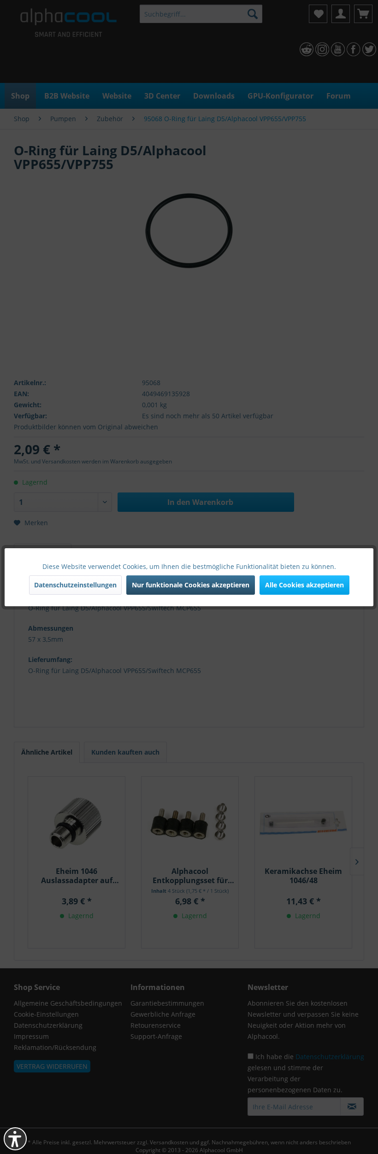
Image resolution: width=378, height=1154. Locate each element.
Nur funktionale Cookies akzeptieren (190, 584)
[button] (15, 1138)
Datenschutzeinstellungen (75, 584)
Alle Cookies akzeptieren (304, 584)
